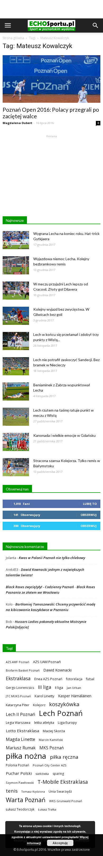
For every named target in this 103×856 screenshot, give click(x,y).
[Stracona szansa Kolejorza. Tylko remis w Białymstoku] (16, 467)
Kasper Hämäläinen (74, 695)
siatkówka (42, 774)
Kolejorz (39, 705)
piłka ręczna (64, 757)
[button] (95, 25)
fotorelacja (74, 679)
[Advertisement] (51, 9)
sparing (58, 773)
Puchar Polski (19, 773)
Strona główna (13, 38)
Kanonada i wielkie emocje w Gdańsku (64, 435)
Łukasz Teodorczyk (20, 809)
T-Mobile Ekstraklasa (63, 782)
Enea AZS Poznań (48, 678)
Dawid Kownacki (57, 670)
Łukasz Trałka (47, 809)
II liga (59, 687)
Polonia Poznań (17, 765)
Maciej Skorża (54, 731)
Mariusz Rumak (21, 748)
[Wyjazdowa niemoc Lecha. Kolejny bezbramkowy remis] (16, 265)
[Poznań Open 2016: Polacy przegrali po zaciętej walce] (51, 79)
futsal (90, 679)
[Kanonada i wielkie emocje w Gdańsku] (16, 442)
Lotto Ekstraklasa (22, 730)
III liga (44, 687)
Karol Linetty (44, 696)
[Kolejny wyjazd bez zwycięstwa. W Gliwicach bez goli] (16, 316)
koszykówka (64, 704)
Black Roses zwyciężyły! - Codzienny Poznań (40, 587)
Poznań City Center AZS (50, 765)
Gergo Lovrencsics (20, 687)
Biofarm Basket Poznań (23, 670)
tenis (12, 790)
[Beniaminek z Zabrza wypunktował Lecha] (16, 391)
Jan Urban (74, 688)
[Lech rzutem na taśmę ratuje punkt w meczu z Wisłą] (16, 417)
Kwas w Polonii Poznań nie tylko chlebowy (52, 557)
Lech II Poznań (20, 714)
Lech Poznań (61, 713)
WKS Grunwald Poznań (65, 801)
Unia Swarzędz (60, 791)
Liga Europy (67, 722)
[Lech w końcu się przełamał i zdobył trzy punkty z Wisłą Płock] (16, 341)
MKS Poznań (51, 748)
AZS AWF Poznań (17, 662)
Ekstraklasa (18, 678)
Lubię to (90, 504)
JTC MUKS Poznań (18, 696)
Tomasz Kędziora (33, 791)
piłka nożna (26, 756)
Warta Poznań (25, 800)
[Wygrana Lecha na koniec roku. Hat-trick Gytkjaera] (16, 240)
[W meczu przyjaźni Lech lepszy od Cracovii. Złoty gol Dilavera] (16, 290)
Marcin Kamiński (51, 740)
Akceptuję (60, 842)
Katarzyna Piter (17, 705)
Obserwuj (89, 515)
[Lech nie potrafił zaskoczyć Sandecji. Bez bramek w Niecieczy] (16, 366)
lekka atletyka (44, 722)
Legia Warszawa (18, 722)
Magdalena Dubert (17, 123)
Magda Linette (20, 739)
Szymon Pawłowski (20, 783)
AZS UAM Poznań (47, 661)
